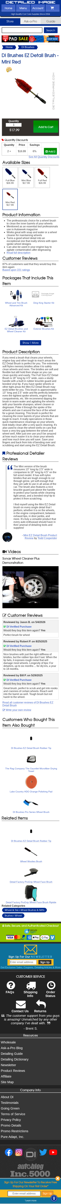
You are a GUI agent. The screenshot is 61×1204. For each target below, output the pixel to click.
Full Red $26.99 (42, 181)
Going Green (10, 1108)
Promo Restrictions (14, 1131)
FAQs (10, 992)
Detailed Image (30, 2)
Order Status (50, 994)
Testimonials (10, 1102)
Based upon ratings (16, 270)
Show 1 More (31, 343)
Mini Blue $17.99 (26, 181)
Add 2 (51, 151)
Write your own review (18, 710)
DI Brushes (27, 47)
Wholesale (8, 1042)
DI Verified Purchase (19, 626)
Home (8, 8)
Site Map (7, 1082)
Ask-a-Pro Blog (12, 1048)
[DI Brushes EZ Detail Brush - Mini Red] (30, 68)
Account (37, 8)
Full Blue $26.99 (10, 181)
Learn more (31, 1200)
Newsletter (8, 1065)
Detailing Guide (12, 1053)
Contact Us (20, 1011)
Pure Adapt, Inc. (12, 1137)
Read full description (18, 252)
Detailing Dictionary (14, 1059)
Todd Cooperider (47, 538)
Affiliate (6, 1076)
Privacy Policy (11, 1120)
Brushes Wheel (13, 915)
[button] (54, 1198)
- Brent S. (31, 1028)
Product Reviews (13, 1070)
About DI (7, 1097)
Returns (40, 1011)
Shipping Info (30, 994)
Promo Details (11, 1125)
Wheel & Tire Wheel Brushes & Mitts (24, 910)
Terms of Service (13, 1114)
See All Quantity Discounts (44, 157)
